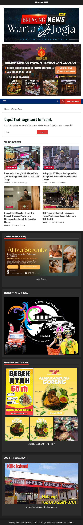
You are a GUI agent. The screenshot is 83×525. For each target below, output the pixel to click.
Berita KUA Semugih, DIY (65, 207)
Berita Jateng (11, 167)
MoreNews (59, 522)
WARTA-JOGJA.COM (73, 101)
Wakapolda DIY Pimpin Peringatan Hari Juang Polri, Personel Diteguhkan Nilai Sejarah (60, 176)
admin (8, 183)
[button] (4, 101)
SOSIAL (9, 207)
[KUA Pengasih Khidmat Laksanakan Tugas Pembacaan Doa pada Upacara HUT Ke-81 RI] (61, 198)
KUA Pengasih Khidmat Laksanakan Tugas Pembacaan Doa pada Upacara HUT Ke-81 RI (59, 216)
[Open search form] (57, 101)
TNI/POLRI (49, 167)
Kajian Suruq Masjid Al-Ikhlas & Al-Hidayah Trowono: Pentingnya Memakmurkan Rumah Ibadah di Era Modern (20, 217)
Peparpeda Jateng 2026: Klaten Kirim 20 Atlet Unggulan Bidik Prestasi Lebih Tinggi (21, 176)
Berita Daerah (50, 207)
